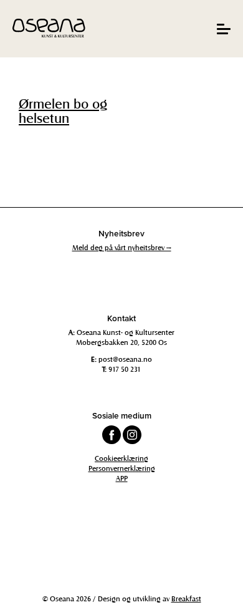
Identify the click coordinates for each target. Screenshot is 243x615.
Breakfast (186, 598)
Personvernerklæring (121, 467)
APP (122, 477)
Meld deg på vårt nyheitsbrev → (121, 247)
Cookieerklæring (121, 457)
